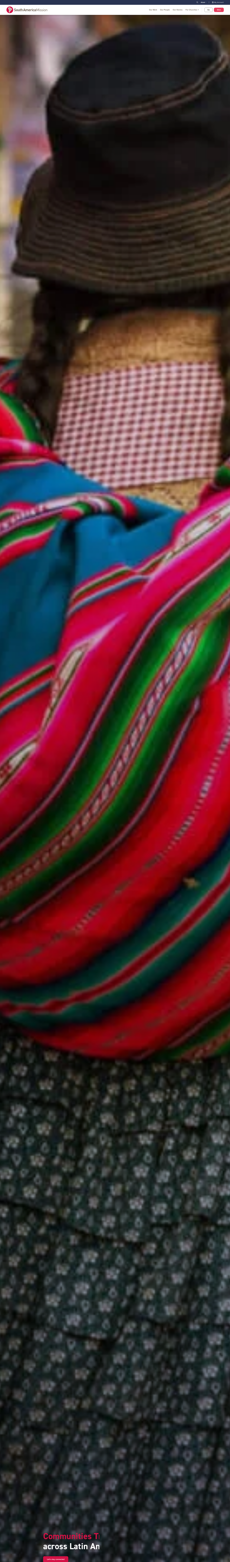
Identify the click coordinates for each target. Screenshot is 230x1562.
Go (208, 9)
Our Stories (178, 9)
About (203, 2)
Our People (165, 9)
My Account (219, 2)
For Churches (191, 9)
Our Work (153, 9)
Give (219, 9)
